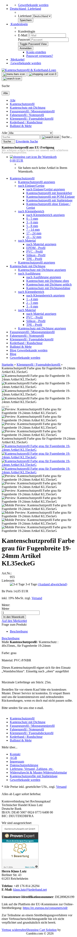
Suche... (67, 137)
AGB (13, 758)
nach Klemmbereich (31, 211)
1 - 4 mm (32, 299)
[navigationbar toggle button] (14, 74)
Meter (5, 608)
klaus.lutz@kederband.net (30, 889)
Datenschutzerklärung (24, 765)
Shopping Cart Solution (41, 930)
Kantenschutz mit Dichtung (27, 107)
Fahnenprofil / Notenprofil (27, 115)
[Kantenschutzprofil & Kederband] (29, 70)
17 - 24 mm (33, 233)
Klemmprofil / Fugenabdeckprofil (31, 118)
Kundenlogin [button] (19, 24)
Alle (12, 100)
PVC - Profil (34, 251)
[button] (25, 8)
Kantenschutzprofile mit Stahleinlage (33, 776)
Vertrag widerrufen (14, 930)
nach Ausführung (29, 273)
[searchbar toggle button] (12, 78)
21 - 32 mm (33, 237)
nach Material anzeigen (41, 244)
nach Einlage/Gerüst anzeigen (45, 189)
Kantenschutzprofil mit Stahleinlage (49, 200)
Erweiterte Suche (27, 141)
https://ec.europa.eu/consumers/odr (45, 908)
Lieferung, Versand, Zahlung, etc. (31, 769)
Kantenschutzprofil (22, 104)
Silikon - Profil (35, 255)
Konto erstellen (36, 52)
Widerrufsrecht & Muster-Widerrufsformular (38, 772)
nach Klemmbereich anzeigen (45, 215)
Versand (61, 786)
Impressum (17, 761)
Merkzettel (17, 59)
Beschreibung (19, 631)
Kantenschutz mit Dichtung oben (47, 281)
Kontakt (15, 754)
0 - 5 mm (32, 218)
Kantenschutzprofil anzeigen (36, 182)
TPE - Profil (34, 259)
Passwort (24, 39)
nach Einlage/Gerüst (31, 185)
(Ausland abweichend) (52, 584)
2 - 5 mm (32, 302)
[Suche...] (50, 137)
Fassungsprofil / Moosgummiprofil (32, 111)
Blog (13, 350)
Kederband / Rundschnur (26, 122)
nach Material (27, 240)
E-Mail (22, 35)
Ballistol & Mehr (21, 126)
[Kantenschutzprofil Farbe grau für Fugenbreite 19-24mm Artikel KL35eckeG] (38, 449)
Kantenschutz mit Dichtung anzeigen (42, 270)
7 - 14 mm (33, 229)
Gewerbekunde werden (33, 5)
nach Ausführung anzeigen (43, 277)
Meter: (6, 605)
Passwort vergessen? (39, 56)
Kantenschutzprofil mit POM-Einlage (50, 196)
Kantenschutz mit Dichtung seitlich (49, 284)
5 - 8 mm (32, 226)
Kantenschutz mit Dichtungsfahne (48, 288)
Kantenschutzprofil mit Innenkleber (49, 193)
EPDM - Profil (35, 248)
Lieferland (25, 16)
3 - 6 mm (32, 222)
